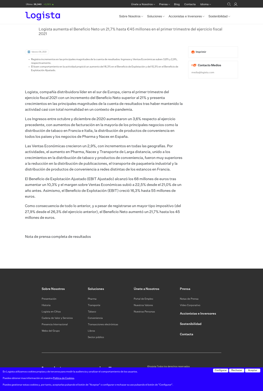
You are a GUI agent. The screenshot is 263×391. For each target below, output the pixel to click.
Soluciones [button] (155, 16)
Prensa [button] (163, 4)
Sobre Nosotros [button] (130, 16)
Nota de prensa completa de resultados (58, 237)
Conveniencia (95, 318)
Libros (91, 331)
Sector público (96, 337)
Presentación (49, 299)
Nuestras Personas (144, 312)
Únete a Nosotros (146, 289)
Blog (177, 4)
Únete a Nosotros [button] (142, 4)
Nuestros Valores (143, 305)
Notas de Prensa (189, 299)
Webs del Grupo (51, 331)
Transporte (94, 305)
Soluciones (96, 289)
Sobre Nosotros (53, 289)
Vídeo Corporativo (190, 305)
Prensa (185, 289)
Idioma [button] (204, 4)
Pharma (92, 299)
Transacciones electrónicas (103, 324)
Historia (46, 305)
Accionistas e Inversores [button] (186, 16)
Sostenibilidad (191, 324)
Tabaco (92, 312)
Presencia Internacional (55, 324)
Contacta (190, 4)
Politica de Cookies (63, 378)
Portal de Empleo (143, 299)
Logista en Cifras (51, 312)
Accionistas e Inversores (198, 313)
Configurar (221, 370)
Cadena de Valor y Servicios (57, 318)
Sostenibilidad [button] (218, 16)
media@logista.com (202, 72)
